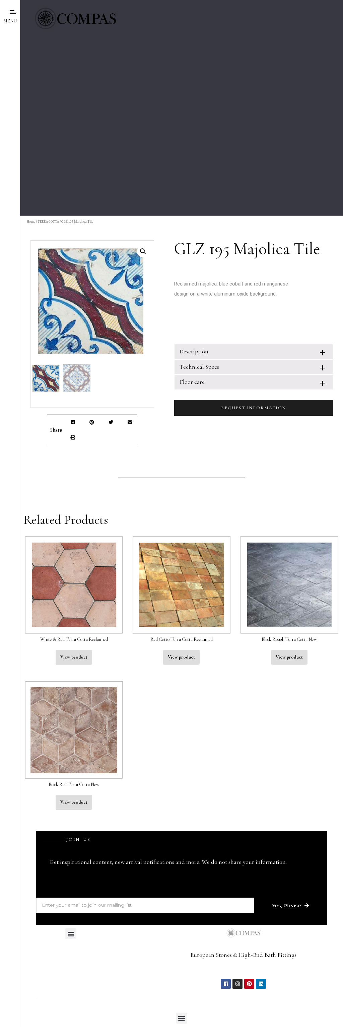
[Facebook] (226, 984)
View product (73, 657)
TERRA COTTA (48, 221)
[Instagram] (237, 984)
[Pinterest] (249, 984)
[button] (72, 422)
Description (194, 351)
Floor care (192, 381)
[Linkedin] (261, 984)
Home (31, 221)
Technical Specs (199, 366)
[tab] (253, 351)
